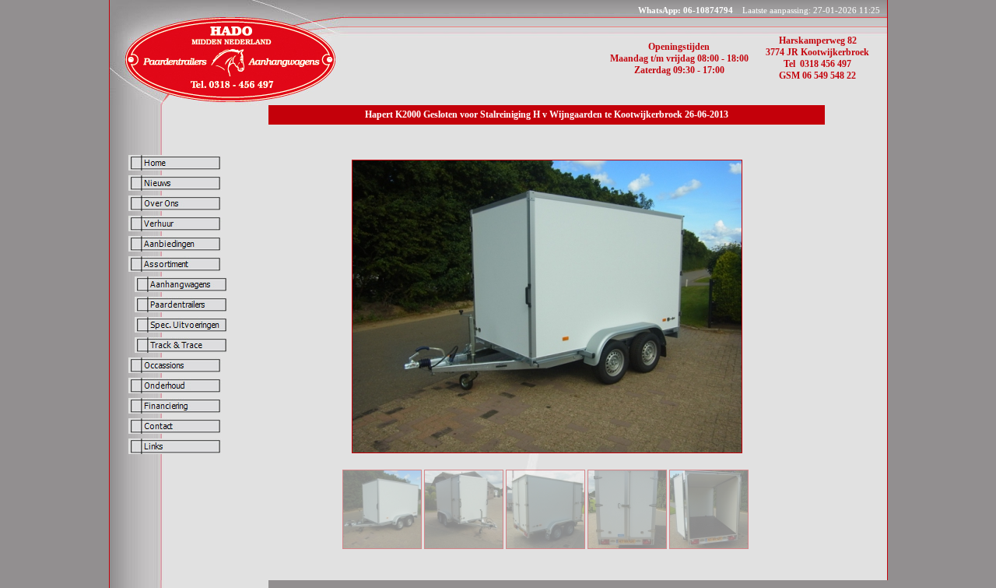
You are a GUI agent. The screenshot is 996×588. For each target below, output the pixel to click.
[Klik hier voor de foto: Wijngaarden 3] (463, 545)
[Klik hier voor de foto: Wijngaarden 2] (545, 545)
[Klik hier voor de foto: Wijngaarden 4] (382, 545)
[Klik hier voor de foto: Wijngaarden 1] (627, 545)
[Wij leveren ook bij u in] (229, 100)
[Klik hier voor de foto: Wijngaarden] (709, 545)
